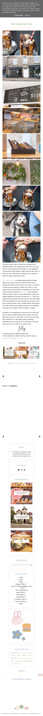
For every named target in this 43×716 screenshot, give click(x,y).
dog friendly (22, 658)
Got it (27, 15)
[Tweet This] (21, 366)
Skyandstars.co (35, 713)
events (29, 658)
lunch (29, 660)
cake (30, 653)
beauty (20, 653)
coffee (13, 655)
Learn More (18, 15)
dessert (29, 655)
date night (21, 655)
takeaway (17, 664)
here (31, 296)
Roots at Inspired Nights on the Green (21, 587)
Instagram (24, 292)
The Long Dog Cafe (8, 280)
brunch (25, 653)
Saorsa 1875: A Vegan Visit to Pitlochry (21, 516)
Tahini (22, 541)
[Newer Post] (3, 376)
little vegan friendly (18, 661)
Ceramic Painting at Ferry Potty (21, 493)
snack (12, 663)
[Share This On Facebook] (19, 366)
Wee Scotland (29, 363)
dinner (14, 658)
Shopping (14, 653)
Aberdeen (11, 363)
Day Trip (19, 363)
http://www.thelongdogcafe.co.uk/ (13, 338)
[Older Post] (39, 376)
